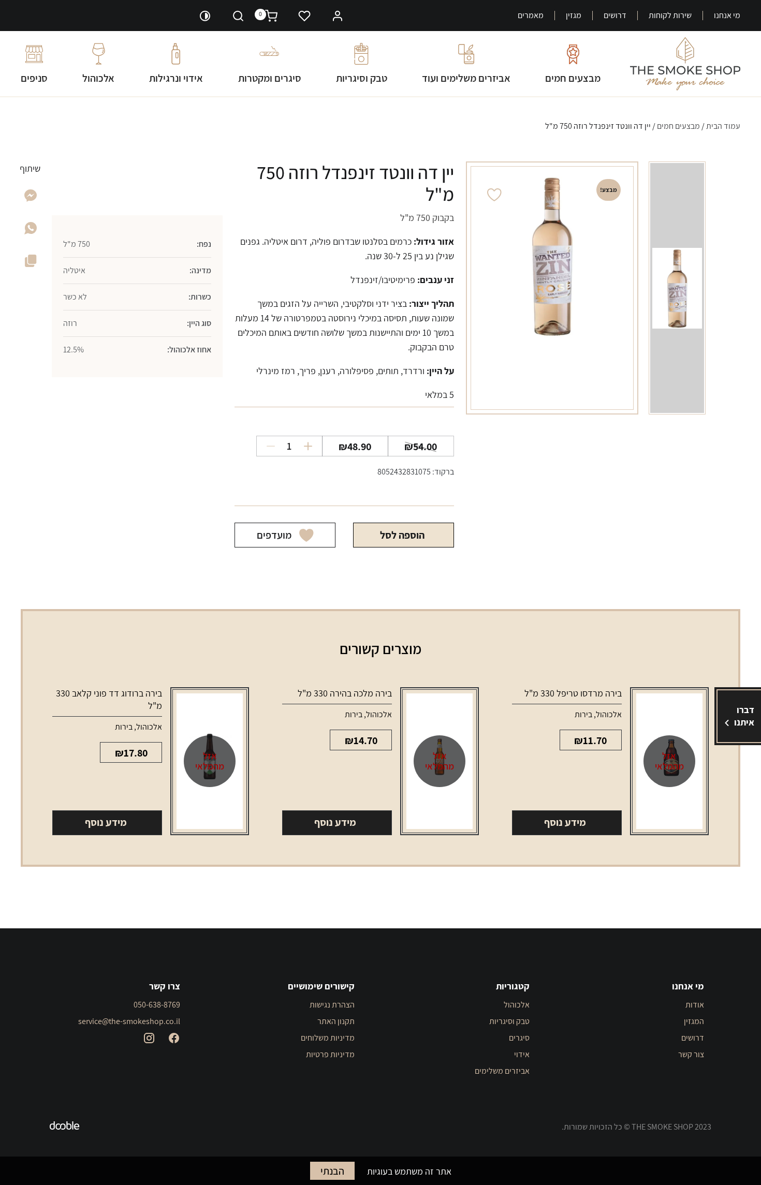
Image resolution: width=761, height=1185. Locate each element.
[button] (337, 15)
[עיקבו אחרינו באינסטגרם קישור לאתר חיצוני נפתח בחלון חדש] (149, 1038)
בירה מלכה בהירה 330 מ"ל (345, 693)
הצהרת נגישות (332, 1004)
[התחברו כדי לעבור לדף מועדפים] (304, 15)
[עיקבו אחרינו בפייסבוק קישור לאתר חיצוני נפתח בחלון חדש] (174, 1038)
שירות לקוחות (670, 15)
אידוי (522, 1054)
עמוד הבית (723, 126)
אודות (694, 1004)
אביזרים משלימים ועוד (466, 77)
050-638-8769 (157, 1004)
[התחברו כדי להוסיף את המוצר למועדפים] (494, 194)
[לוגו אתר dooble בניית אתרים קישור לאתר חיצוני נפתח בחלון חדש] (65, 1127)
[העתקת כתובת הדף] (31, 263)
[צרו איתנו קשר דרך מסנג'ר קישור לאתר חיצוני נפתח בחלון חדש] (30, 198)
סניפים (34, 77)
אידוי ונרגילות (176, 77)
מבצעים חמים (573, 77)
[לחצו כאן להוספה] (312, 446)
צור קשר (691, 1054)
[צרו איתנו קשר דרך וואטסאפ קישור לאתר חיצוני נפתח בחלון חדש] (30, 231)
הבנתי (332, 1171)
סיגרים (519, 1037)
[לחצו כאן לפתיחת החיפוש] (238, 15)
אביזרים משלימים (502, 1070)
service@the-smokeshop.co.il (129, 1021)
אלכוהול (98, 77)
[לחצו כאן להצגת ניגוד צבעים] (205, 15)
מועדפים (274, 535)
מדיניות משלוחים (328, 1037)
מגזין (573, 15)
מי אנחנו (727, 15)
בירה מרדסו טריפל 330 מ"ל (573, 693)
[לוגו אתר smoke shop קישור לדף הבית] (685, 64)
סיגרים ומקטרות (269, 77)
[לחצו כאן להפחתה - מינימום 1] (267, 446)
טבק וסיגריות (361, 77)
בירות (583, 714)
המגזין (694, 1021)
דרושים (615, 15)
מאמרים (531, 15)
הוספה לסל (402, 535)
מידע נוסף (565, 822)
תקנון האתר (336, 1021)
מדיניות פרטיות (330, 1054)
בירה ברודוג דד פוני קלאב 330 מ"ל (109, 699)
